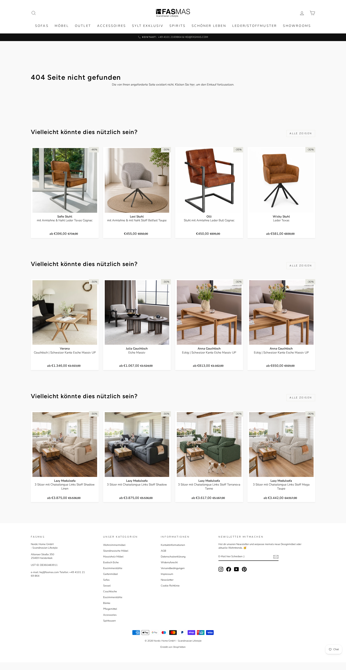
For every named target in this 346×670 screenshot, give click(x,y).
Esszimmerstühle (112, 568)
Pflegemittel (110, 609)
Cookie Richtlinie (170, 585)
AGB (163, 551)
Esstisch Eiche (111, 562)
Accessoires (111, 26)
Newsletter (167, 580)
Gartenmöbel (110, 574)
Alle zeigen (301, 133)
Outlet (83, 26)
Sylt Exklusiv (147, 26)
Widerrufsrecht (169, 562)
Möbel (62, 26)
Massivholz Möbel (113, 556)
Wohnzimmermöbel (114, 545)
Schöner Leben (209, 26)
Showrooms (297, 26)
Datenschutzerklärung (173, 556)
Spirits (177, 26)
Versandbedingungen (173, 568)
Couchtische (110, 591)
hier (192, 85)
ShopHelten (179, 647)
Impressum (167, 574)
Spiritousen (109, 621)
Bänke (106, 603)
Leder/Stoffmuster (254, 26)
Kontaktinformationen (173, 545)
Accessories (110, 615)
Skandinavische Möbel (115, 551)
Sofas (42, 26)
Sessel (107, 585)
